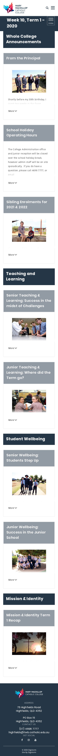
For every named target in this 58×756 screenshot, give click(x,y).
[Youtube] (35, 740)
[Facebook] (22, 740)
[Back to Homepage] (15, 7)
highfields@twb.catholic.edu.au (29, 732)
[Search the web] (47, 8)
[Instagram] (29, 740)
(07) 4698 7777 (29, 729)
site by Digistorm (29, 752)
